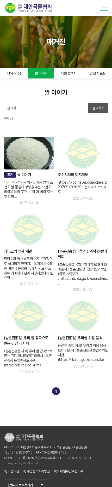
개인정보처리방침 (38, 471)
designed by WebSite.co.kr (23, 463)
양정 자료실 (97, 73)
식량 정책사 (68, 73)
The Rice (14, 73)
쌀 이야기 (41, 73)
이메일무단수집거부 (70, 471)
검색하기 (98, 108)
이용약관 (13, 471)
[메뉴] (104, 8)
